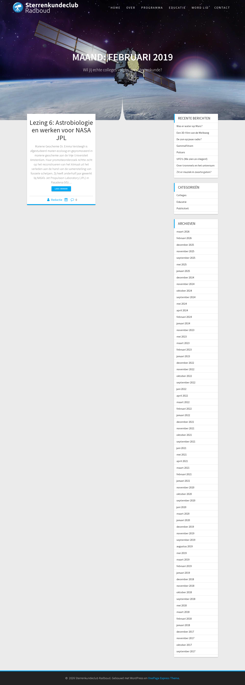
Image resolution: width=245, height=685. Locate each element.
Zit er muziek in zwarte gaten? (194, 172)
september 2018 (185, 599)
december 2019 (185, 526)
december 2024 (185, 277)
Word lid (200, 8)
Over (130, 8)
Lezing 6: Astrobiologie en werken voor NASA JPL (61, 130)
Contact (222, 8)
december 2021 (185, 421)
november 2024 (185, 284)
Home (115, 8)
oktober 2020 (184, 494)
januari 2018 (183, 625)
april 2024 (182, 310)
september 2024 (185, 297)
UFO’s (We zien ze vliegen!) (191, 159)
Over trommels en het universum (195, 165)
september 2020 (185, 500)
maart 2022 (183, 402)
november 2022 (185, 369)
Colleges (181, 195)
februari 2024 (184, 316)
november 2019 (185, 533)
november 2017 (185, 638)
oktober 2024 (184, 290)
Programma (152, 8)
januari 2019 (183, 572)
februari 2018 (184, 618)
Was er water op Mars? (189, 126)
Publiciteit (182, 208)
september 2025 (185, 257)
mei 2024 (181, 303)
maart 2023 (183, 343)
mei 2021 (181, 454)
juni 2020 (181, 507)
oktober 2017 (184, 644)
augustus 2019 (184, 546)
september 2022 (185, 382)
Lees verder (61, 188)
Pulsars (180, 152)
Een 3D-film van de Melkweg (192, 132)
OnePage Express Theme (163, 678)
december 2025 (185, 244)
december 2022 (185, 362)
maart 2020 (183, 513)
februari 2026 (184, 238)
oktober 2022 (184, 376)
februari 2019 (184, 566)
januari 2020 (183, 520)
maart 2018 (183, 612)
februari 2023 (184, 349)
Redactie (56, 200)
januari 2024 (183, 323)
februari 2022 (184, 408)
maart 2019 (183, 559)
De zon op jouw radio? (189, 139)
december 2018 (185, 579)
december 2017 (185, 631)
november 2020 (185, 487)
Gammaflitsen (184, 145)
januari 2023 (183, 356)
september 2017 (185, 651)
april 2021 (182, 461)
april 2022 (182, 395)
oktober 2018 (184, 592)
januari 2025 (183, 271)
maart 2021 (183, 467)
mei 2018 (181, 605)
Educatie (177, 8)
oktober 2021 (184, 434)
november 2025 (185, 251)
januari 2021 (183, 480)
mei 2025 (181, 264)
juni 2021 (181, 448)
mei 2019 (181, 553)
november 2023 (185, 330)
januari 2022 (183, 415)
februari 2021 (184, 474)
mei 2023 (181, 336)
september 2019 (185, 539)
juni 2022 (181, 389)
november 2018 (185, 585)
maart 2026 (183, 231)
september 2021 (185, 441)
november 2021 (185, 428)
